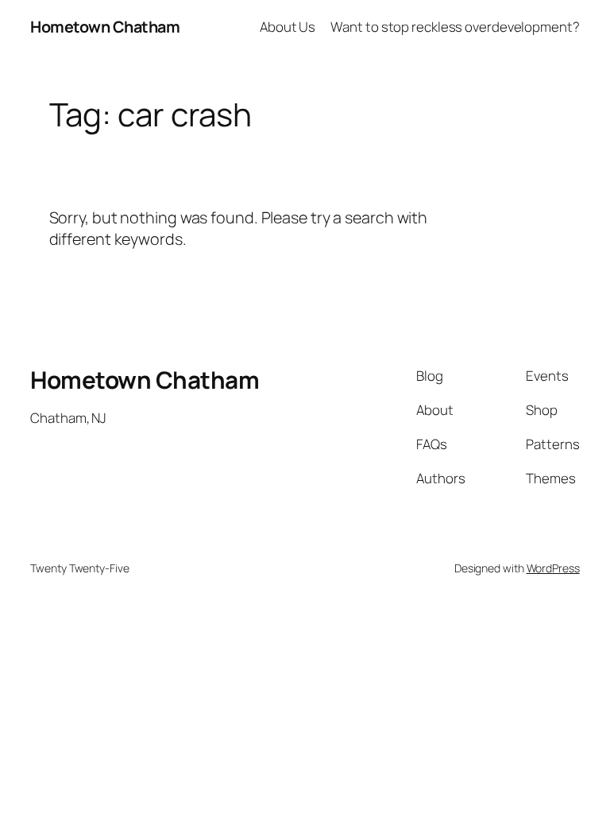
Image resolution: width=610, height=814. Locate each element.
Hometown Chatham (105, 26)
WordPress (553, 568)
